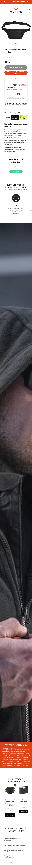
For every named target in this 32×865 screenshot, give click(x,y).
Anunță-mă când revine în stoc (16, 72)
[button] (15, 43)
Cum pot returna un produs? (13, 851)
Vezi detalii (10, 815)
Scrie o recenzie (16, 171)
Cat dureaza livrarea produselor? (15, 845)
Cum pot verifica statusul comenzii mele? (12, 857)
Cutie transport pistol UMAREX (24, 801)
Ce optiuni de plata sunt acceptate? (12, 839)
